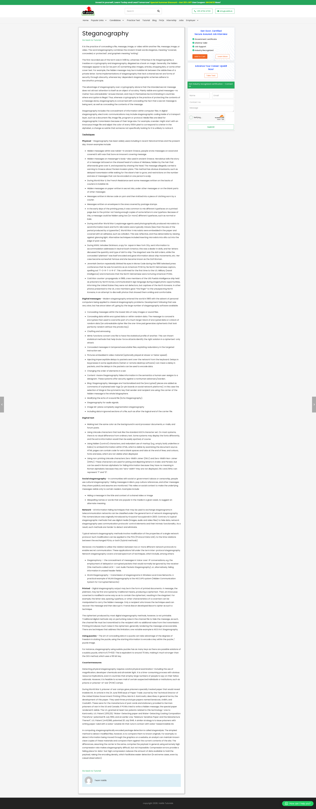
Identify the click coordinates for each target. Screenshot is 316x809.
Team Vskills (101, 780)
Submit (211, 127)
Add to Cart (199, 56)
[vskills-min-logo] (88, 11)
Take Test (211, 75)
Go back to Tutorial (91, 40)
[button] (298, 803)
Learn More (223, 56)
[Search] (158, 11)
